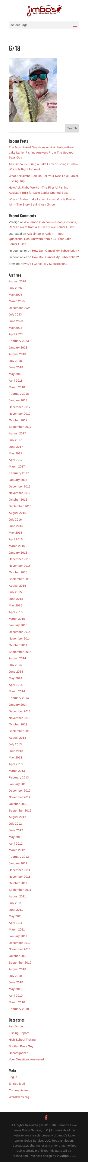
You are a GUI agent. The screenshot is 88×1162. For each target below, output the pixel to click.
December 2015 (20, 559)
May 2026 (15, 294)
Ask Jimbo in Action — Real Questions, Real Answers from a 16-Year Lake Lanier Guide (40, 239)
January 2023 (18, 347)
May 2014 (15, 678)
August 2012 (17, 817)
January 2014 (18, 704)
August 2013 (17, 737)
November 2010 (20, 949)
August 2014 (17, 658)
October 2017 (18, 420)
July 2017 (15, 440)
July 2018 (15, 360)
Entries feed (17, 1083)
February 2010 (19, 1009)
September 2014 (20, 651)
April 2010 (16, 995)
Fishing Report (19, 1033)
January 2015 (18, 625)
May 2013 (15, 757)
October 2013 (18, 724)
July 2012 (15, 823)
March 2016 (17, 546)
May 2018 (15, 374)
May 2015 (15, 605)
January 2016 (18, 552)
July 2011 (15, 903)
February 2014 (19, 698)
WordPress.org (19, 1097)
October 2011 (18, 883)
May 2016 (15, 532)
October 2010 (18, 956)
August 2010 (17, 969)
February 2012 (19, 856)
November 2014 (20, 638)
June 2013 (16, 751)
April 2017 (16, 459)
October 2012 (18, 804)
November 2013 (20, 718)
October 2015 (18, 572)
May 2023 (15, 327)
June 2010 (16, 982)
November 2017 (20, 413)
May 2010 (15, 989)
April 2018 (16, 380)
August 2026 (17, 281)
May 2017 (15, 453)
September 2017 (20, 426)
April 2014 (16, 685)
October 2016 (18, 499)
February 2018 (19, 393)
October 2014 (18, 645)
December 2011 (19, 870)
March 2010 (17, 1002)
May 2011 (15, 916)
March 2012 (17, 850)
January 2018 (18, 400)
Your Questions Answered (26, 1059)
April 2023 (16, 334)
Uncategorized (18, 1053)
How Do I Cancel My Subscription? (55, 250)
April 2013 (16, 764)
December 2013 (20, 711)
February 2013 (19, 777)
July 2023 (15, 314)
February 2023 (19, 341)
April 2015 (16, 612)
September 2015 (20, 579)
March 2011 (17, 929)
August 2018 (17, 354)
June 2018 (16, 367)
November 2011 (19, 876)
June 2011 (16, 909)
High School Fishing (22, 1039)
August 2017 (17, 433)
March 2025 (17, 301)
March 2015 (17, 618)
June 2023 (16, 321)
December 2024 (20, 307)
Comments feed (19, 1090)
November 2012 (20, 797)
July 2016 (15, 519)
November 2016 (20, 493)
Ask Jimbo (16, 1026)
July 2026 (15, 288)
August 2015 (17, 585)
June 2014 (16, 671)
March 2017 (17, 466)
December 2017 (20, 407)
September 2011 (20, 889)
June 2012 (16, 830)
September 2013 (20, 731)
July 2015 (15, 592)
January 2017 (18, 479)
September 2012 (20, 810)
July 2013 (15, 744)
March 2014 (17, 691)
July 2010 (15, 976)
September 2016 (20, 506)
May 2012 (15, 837)
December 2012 (20, 790)
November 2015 (20, 565)
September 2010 (20, 962)
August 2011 (17, 896)
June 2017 (16, 446)
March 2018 (17, 387)
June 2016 (16, 526)
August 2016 (17, 513)
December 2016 (20, 486)
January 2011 (18, 936)
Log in (13, 1077)
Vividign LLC (66, 1155)
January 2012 (18, 863)
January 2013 (18, 784)
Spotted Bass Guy (21, 1046)
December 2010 (20, 942)
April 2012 (16, 843)
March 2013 (17, 770)
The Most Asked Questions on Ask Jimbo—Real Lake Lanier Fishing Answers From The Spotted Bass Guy (41, 152)
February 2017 (19, 473)
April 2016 (16, 539)
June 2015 (16, 598)
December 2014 (20, 632)
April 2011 (15, 922)
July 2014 (15, 665)
